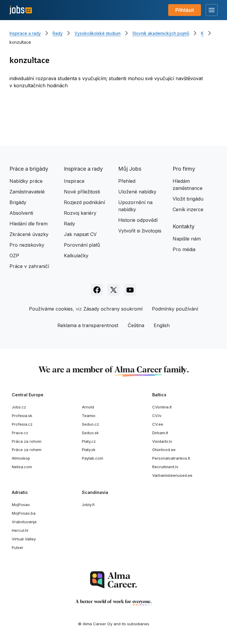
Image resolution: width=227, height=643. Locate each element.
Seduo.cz (90, 424)
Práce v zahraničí (29, 266)
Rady (58, 33)
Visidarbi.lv (162, 441)
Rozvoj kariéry (80, 213)
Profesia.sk (22, 415)
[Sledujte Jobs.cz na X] (113, 290)
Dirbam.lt (160, 432)
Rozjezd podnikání (84, 202)
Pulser (17, 547)
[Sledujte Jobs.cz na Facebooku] (97, 290)
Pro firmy (184, 169)
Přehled (126, 181)
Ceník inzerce (188, 209)
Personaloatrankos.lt (171, 458)
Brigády (17, 202)
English (162, 325)
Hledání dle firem (28, 224)
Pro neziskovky (26, 245)
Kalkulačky (76, 256)
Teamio (88, 415)
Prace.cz (20, 432)
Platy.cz (89, 441)
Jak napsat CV (80, 234)
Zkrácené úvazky (28, 234)
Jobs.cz (19, 407)
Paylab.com (92, 458)
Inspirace (74, 181)
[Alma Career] (113, 580)
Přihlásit (184, 10)
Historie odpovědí (138, 220)
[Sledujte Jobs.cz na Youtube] (130, 290)
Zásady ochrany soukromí (112, 309)
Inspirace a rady (25, 33)
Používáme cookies (51, 309)
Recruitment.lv (165, 466)
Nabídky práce (26, 181)
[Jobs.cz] (20, 10)
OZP (14, 256)
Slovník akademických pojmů (160, 33)
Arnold (88, 407)
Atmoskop (21, 458)
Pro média (184, 249)
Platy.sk (88, 449)
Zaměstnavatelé (27, 192)
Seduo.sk (90, 432)
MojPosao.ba (23, 513)
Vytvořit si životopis (139, 231)
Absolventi (21, 213)
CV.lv (156, 415)
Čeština (136, 325)
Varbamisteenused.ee (172, 475)
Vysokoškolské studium (97, 33)
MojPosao (21, 504)
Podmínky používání (175, 309)
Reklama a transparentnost (87, 325)
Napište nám (187, 239)
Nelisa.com (22, 466)
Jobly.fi (88, 504)
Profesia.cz (22, 424)
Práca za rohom (26, 441)
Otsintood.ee (164, 449)
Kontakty (183, 226)
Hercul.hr (20, 530)
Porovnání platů (82, 245)
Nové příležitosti (82, 192)
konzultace (20, 42)
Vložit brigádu (188, 199)
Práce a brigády (28, 169)
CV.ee (157, 424)
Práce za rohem (26, 449)
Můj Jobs (129, 169)
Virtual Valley (24, 539)
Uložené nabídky (137, 192)
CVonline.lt (162, 407)
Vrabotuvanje (24, 521)
